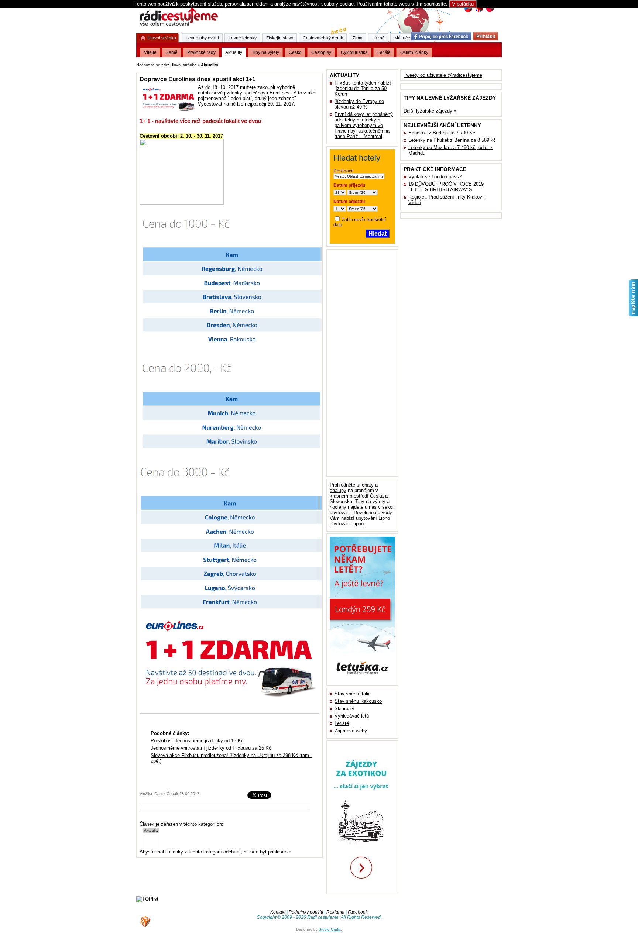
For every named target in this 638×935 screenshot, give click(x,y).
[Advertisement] (311, 63)
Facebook (358, 912)
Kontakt (277, 912)
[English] (479, 11)
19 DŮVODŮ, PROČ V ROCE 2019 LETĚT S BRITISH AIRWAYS (446, 186)
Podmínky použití (306, 912)
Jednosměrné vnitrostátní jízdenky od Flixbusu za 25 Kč (211, 748)
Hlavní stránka (183, 65)
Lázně (378, 38)
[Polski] (489, 11)
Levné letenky (243, 38)
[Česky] (468, 11)
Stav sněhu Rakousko (358, 701)
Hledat (377, 233)
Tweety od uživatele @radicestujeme (443, 75)
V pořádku (463, 4)
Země (172, 52)
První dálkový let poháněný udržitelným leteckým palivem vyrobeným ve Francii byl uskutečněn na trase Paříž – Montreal (364, 125)
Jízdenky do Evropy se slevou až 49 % (359, 104)
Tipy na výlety (265, 52)
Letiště (342, 723)
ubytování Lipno (347, 523)
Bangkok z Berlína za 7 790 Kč (441, 132)
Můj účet (402, 38)
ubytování (340, 512)
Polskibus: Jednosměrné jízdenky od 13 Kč (197, 740)
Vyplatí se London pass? (435, 176)
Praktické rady (201, 52)
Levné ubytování (202, 38)
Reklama (335, 912)
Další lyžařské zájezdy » (430, 111)
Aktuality (233, 52)
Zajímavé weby (351, 730)
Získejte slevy (279, 38)
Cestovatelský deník (323, 38)
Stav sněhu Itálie (353, 694)
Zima (358, 38)
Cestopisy (321, 52)
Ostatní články (414, 52)
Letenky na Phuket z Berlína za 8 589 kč (452, 140)
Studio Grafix (330, 929)
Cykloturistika (354, 52)
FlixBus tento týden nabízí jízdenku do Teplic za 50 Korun (363, 88)
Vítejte (150, 52)
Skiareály (344, 708)
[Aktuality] (151, 830)
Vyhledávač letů (352, 716)
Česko (295, 52)
